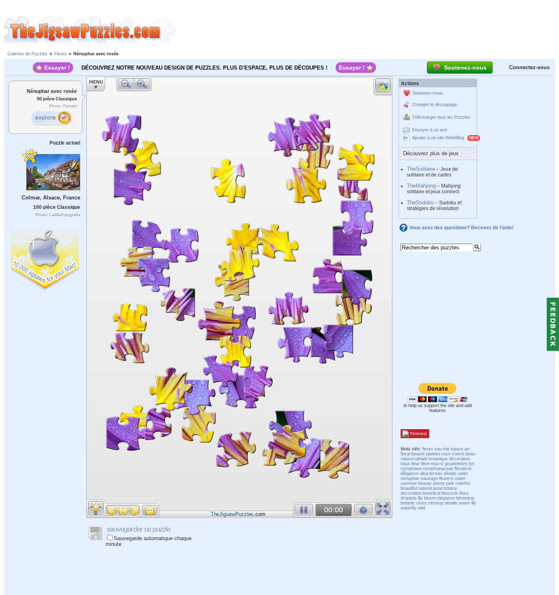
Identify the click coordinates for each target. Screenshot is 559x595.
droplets (409, 497)
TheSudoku (420, 202)
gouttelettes (456, 463)
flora (464, 493)
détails (450, 473)
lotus (405, 463)
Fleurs (60, 53)
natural (425, 488)
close (421, 502)
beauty (425, 483)
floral (405, 453)
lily (420, 497)
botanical (431, 493)
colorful (462, 483)
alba (424, 473)
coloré (458, 453)
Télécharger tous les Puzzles (441, 117)
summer (409, 483)
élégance (410, 473)
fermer (435, 473)
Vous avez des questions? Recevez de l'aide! (461, 228)
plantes (433, 453)
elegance (446, 497)
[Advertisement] (367, 29)
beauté (418, 453)
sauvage (429, 478)
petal (437, 488)
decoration (411, 493)
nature (457, 448)
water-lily (467, 502)
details (451, 502)
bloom (430, 497)
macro (437, 463)
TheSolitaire (421, 169)
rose (446, 453)
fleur (415, 463)
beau (470, 453)
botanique (438, 458)
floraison (463, 468)
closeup (436, 502)
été (446, 448)
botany (450, 488)
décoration (459, 458)
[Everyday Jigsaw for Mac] (45, 257)
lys (472, 463)
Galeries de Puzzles (27, 53)
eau (438, 448)
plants (439, 483)
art (467, 448)
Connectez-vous (529, 67)
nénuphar (410, 478)
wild (421, 507)
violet (463, 473)
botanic (408, 502)
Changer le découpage (434, 104)
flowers (446, 478)
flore (425, 463)
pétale (421, 458)
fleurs (427, 448)
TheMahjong (421, 186)
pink (450, 483)
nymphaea (411, 468)
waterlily (409, 507)
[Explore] (51, 118)
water (460, 478)
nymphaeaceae (438, 468)
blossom (450, 493)
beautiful (409, 488)
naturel (407, 458)
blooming (465, 497)
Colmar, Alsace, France (51, 198)
